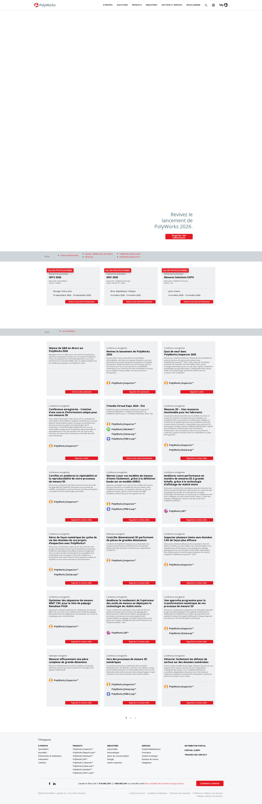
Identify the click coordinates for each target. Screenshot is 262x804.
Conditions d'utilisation (157, 793)
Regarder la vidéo (197, 392)
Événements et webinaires (49, 756)
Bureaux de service (150, 759)
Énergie (110, 759)
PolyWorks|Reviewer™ (83, 756)
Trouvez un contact (196, 754)
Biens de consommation (118, 756)
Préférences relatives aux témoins (208, 793)
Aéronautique (113, 752)
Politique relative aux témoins (210, 796)
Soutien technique (150, 756)
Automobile (112, 749)
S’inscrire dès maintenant (81, 392)
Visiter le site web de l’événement (82, 302)
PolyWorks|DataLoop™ (124, 434)
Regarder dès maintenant (179, 236)
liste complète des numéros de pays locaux (164, 783)
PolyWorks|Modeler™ (123, 429)
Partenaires (43, 759)
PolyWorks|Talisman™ (83, 762)
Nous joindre (193, 5)
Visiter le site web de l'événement (139, 302)
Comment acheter (210, 783)
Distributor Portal (195, 745)
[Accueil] (45, 4)
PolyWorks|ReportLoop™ (84, 752)
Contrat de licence (137, 793)
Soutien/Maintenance (151, 749)
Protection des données (179, 793)
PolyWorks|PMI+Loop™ (124, 438)
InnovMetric (43, 749)
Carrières (42, 762)
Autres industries (114, 762)
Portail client (192, 750)
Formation (146, 752)
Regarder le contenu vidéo (197, 458)
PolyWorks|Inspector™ (124, 383)
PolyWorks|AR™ (177, 511)
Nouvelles (42, 752)
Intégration (146, 762)
